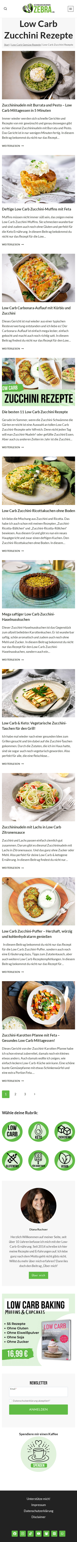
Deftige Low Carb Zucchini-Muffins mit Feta (36, 209)
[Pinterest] (54, 1534)
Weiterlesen (13, 145)
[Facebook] (15, 1534)
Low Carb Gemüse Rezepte (26, 44)
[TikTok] (31, 1534)
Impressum (38, 1505)
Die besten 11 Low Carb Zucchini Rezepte (35, 412)
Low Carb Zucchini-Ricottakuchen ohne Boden (38, 510)
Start (6, 44)
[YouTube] (38, 1534)
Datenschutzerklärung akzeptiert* (31, 1400)
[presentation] (38, 75)
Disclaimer (39, 1517)
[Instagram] (23, 1534)
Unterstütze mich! (38, 1499)
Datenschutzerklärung (38, 1511)
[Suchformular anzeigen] (5, 9)
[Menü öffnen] (70, 9)
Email (13, 1388)
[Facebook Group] (46, 1534)
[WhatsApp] (62, 1534)
